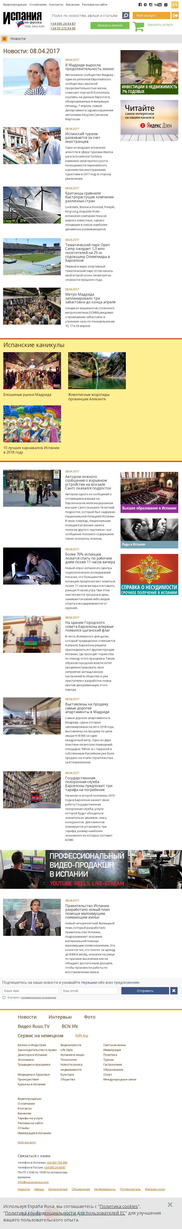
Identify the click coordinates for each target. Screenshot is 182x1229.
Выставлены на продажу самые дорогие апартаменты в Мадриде (87, 708)
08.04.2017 (72, 60)
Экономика (26, 1060)
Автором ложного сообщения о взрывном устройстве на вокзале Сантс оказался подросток (88, 482)
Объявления (81, 1189)
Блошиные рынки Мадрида (27, 394)
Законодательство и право (37, 1050)
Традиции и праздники (34, 1064)
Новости (18, 38)
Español (175, 3)
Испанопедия (57, 1189)
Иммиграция (112, 1050)
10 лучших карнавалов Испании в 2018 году (31, 449)
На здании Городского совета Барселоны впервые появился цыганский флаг (89, 626)
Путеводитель (130, 1189)
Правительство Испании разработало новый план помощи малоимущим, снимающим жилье (87, 911)
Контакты (56, 4)
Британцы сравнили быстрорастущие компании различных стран (89, 197)
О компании (38, 4)
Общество (68, 1079)
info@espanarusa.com (33, 1182)
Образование (113, 1070)
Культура (67, 1074)
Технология (69, 1060)
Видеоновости (71, 1045)
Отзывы (23, 1128)
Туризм (108, 1060)
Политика (110, 1055)
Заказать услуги (160, 24)
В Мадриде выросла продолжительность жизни (89, 67)
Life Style (67, 1050)
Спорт (107, 1074)
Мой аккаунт (27, 1142)
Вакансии (72, 4)
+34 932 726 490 (57, 1162)
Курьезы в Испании (32, 1084)
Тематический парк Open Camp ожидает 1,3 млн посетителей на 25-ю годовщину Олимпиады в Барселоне (87, 252)
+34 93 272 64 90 (62, 28)
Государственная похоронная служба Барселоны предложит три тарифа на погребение (88, 783)
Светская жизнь (114, 1045)
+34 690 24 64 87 (62, 24)
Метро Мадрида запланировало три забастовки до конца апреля (90, 298)
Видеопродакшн (15, 4)
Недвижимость (105, 1189)
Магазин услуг (155, 1189)
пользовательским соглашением (38, 997)
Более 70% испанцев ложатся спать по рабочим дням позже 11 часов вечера (90, 558)
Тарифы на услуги (30, 1118)
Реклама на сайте (94, 4)
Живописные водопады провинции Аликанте (88, 396)
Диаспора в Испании (32, 1055)
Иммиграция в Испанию (34, 1133)
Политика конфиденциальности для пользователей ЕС (65, 1213)
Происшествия (28, 1079)
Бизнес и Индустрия (32, 1045)
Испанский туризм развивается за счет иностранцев (82, 137)
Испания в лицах (72, 1055)
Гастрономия (112, 1064)
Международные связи (119, 1079)
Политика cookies (119, 1206)
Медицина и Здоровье (34, 1074)
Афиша (39, 1189)
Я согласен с (32, 997)
